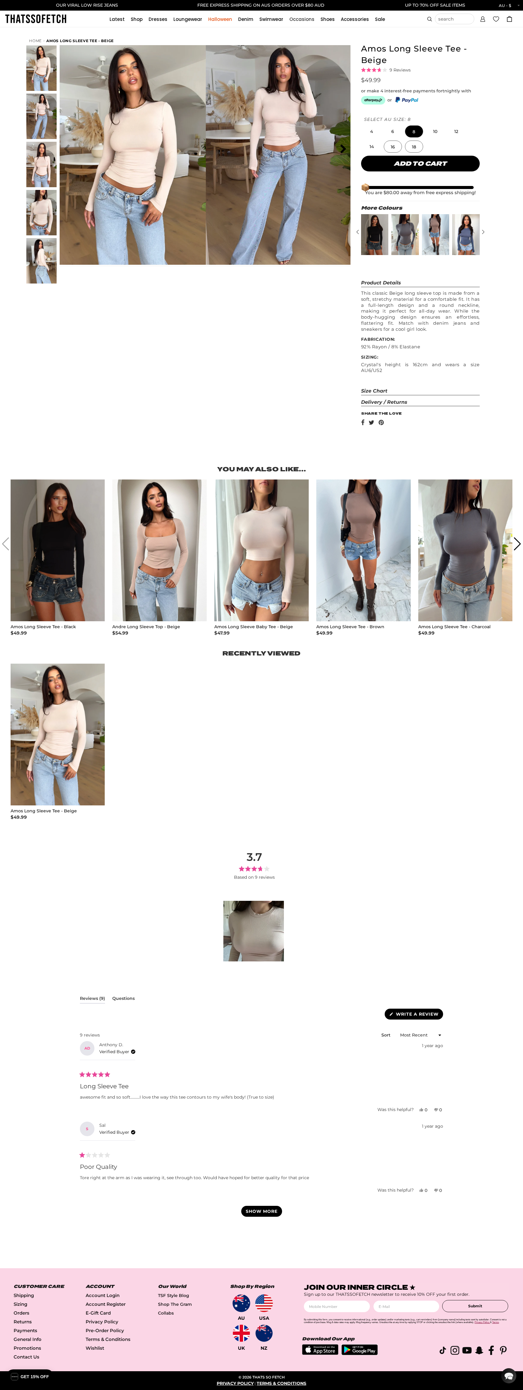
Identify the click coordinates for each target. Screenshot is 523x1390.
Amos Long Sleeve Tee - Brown (350, 626)
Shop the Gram (175, 1304)
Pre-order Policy (105, 1330)
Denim (245, 19)
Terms (495, 1322)
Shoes (328, 19)
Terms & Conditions (108, 1339)
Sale (380, 19)
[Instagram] (455, 1351)
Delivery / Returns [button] (384, 402)
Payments (25, 1330)
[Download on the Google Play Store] (359, 1353)
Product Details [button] (381, 283)
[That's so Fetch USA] (264, 1303)
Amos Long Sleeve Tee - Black (43, 626)
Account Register (106, 1304)
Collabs (166, 1313)
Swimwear (271, 19)
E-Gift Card (98, 1313)
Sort (386, 1035)
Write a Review (418, 1015)
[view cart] (509, 19)
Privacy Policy (102, 1322)
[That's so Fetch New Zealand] (264, 1333)
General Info (27, 1339)
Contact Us (26, 1357)
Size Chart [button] (374, 391)
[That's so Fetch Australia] (241, 1303)
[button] (483, 18)
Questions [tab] (123, 999)
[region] (254, 931)
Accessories (355, 19)
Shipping (24, 1295)
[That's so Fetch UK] (241, 1333)
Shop (137, 19)
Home (35, 40)
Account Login (103, 1295)
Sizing (20, 1304)
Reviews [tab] (92, 999)
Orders (21, 1313)
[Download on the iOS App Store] (320, 1353)
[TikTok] (443, 1351)
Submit (475, 1306)
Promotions (27, 1348)
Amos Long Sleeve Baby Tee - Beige (253, 626)
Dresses (158, 19)
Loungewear (187, 19)
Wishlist (95, 1348)
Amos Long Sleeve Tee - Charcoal (454, 626)
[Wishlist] (496, 18)
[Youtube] (467, 1351)
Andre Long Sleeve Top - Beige (146, 626)
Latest (117, 19)
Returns (23, 1322)
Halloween (220, 19)
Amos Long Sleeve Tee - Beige (80, 40)
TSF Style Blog (173, 1295)
